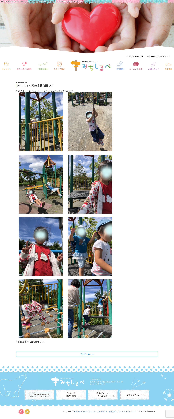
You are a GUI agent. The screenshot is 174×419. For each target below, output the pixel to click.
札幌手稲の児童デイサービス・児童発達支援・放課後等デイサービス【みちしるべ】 (105, 412)
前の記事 (21, 347)
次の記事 (153, 347)
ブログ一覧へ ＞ (87, 354)
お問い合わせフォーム (160, 56)
